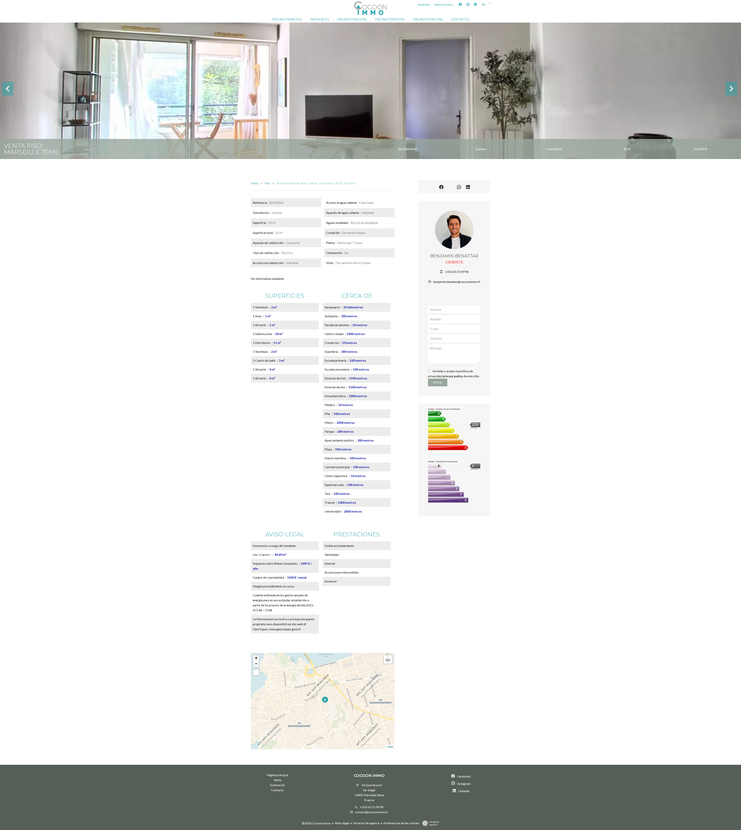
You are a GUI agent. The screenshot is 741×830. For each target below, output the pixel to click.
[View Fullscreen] (256, 672)
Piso (267, 183)
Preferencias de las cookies (401, 823)
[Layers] (388, 659)
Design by (434, 823)
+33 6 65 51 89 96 (457, 271)
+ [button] (256, 658)
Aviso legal (342, 823)
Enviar (437, 382)
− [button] (256, 663)
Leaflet (389, 746)
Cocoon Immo (369, 775)
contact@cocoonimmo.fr (371, 812)
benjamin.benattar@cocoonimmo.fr (456, 281)
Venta (254, 183)
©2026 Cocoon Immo (316, 823)
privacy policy (453, 376)
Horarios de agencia (366, 823)
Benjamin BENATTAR (454, 256)
